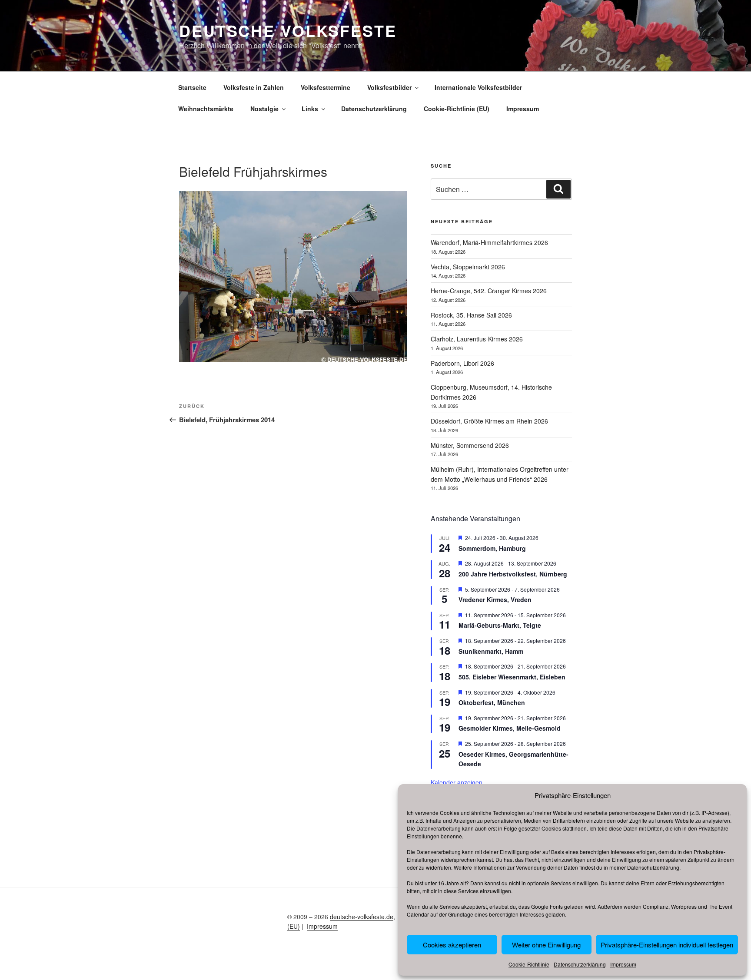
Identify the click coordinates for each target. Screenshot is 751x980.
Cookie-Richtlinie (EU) (456, 108)
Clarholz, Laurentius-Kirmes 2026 (477, 338)
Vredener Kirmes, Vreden (495, 599)
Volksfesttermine (325, 87)
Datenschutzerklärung (653, 867)
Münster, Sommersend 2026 (470, 445)
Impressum (623, 964)
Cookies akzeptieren (452, 944)
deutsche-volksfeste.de (361, 916)
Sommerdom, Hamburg (492, 548)
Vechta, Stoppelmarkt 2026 (468, 266)
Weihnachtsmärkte (205, 108)
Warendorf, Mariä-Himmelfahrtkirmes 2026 (489, 242)
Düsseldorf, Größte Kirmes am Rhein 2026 (489, 421)
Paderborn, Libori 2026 (462, 363)
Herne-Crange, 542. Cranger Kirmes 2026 (489, 290)
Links (310, 108)
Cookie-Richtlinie (528, 964)
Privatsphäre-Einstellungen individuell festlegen (667, 944)
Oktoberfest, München (492, 702)
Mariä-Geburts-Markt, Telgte (500, 625)
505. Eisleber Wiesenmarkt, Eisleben (512, 676)
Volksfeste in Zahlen (253, 87)
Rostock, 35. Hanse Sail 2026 (471, 315)
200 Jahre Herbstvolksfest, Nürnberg (513, 573)
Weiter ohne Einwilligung (546, 944)
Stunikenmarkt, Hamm (491, 651)
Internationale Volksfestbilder (478, 87)
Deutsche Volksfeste (288, 30)
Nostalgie (264, 108)
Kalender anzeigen (456, 782)
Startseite (192, 87)
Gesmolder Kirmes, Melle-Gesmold (510, 728)
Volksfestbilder (389, 87)
